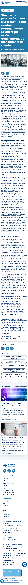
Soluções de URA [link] (8, 567)
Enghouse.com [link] (7, 488)
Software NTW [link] (7, 546)
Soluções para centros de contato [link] (14, 366)
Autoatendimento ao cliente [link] (12, 526)
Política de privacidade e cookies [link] (11, 576)
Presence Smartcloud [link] (9, 539)
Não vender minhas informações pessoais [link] (13, 580)
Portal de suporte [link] (8, 492)
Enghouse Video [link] (8, 490)
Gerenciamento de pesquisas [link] (12, 555)
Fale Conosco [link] (7, 481)
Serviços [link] (5, 503)
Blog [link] (4, 510)
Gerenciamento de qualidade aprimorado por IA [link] (12, 532)
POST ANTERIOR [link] (5, 386)
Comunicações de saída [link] (10, 528)
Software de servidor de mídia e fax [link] (14, 551)
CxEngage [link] (6, 516)
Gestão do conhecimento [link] (11, 558)
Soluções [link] (6, 501)
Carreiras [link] (6, 485)
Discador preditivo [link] (8, 565)
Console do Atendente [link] (10, 549)
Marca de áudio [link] (8, 560)
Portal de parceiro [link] (8, 495)
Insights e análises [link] (8, 535)
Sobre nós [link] (6, 506)
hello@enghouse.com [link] (13, 475)
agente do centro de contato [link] (14, 357)
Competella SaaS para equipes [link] (12, 544)
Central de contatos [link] (14, 374)
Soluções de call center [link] (10, 519)
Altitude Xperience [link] (8, 542)
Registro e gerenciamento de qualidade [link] (12, 522)
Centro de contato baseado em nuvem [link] (14, 362)
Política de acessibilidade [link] (9, 578)
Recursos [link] (6, 508)
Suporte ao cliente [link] (8, 483)
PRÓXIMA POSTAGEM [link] (21, 386)
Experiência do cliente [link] (14, 377)
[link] (2, 581)
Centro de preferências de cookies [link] (11, 582)
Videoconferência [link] (8, 562)
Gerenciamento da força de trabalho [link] (14, 553)
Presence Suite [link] (7, 537)
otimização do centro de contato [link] (14, 370)
